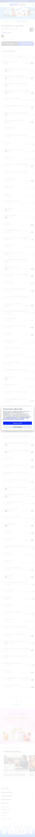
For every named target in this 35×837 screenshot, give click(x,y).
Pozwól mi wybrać (19, 419)
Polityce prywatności (12, 417)
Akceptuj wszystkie (17, 423)
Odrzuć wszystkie (17, 427)
